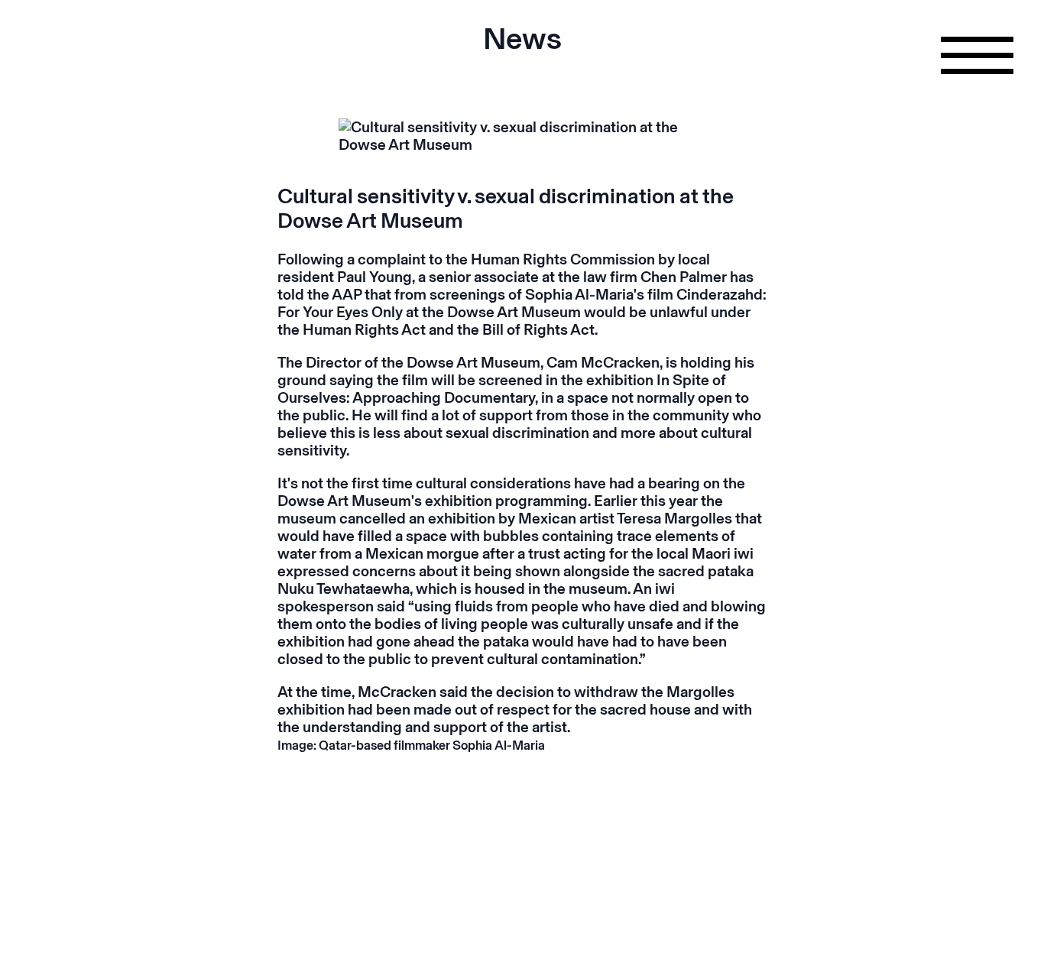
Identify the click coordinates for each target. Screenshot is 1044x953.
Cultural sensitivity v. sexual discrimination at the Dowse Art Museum (505, 208)
